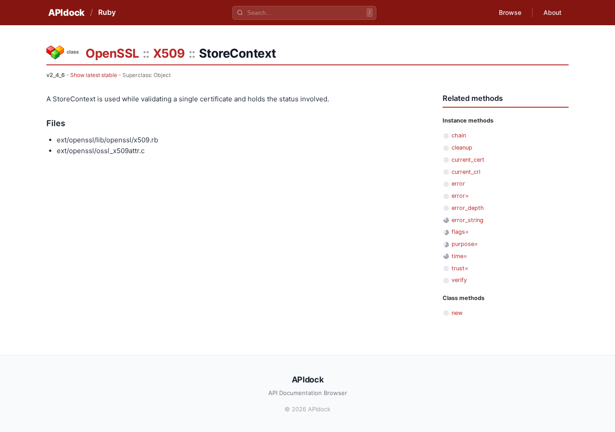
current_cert (468, 159)
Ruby (107, 12)
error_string (468, 220)
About (552, 12)
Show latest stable (93, 75)
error (458, 183)
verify (459, 280)
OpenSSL (112, 53)
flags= (460, 231)
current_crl (466, 171)
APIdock (66, 12)
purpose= (465, 244)
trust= (460, 268)
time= (459, 256)
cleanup (462, 147)
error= (460, 195)
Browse (510, 12)
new (457, 312)
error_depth (468, 208)
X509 (169, 53)
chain (459, 135)
